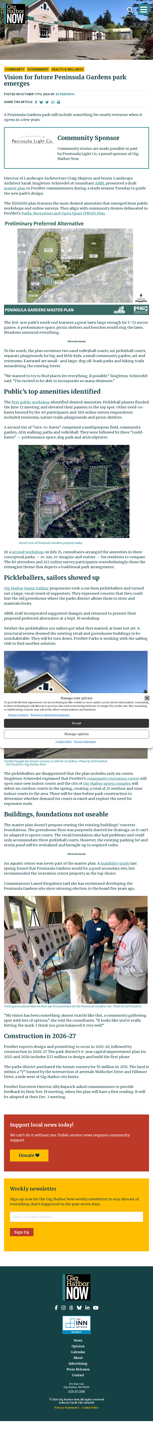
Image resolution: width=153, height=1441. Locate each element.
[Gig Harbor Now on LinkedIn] (87, 1308)
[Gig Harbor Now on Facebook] (56, 1308)
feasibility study (115, 863)
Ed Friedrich (65, 94)
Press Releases (78, 1369)
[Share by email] (52, 102)
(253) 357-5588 (76, 1391)
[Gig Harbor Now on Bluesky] (79, 1308)
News (78, 1340)
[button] (147, 698)
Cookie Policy (64, 741)
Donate (27, 1155)
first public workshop (31, 402)
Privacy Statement (85, 741)
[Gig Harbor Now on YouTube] (95, 1308)
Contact (78, 1375)
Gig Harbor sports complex (107, 783)
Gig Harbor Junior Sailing (26, 588)
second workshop (27, 552)
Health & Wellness (67, 69)
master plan (15, 188)
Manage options (76, 734)
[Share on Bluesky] (41, 102)
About (78, 1358)
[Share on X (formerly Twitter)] (47, 102)
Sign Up (21, 1232)
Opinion (78, 1346)
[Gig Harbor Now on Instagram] (63, 1308)
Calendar (78, 1352)
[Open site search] (130, 10)
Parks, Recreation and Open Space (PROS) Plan (63, 213)
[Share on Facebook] (36, 102)
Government (38, 69)
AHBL (100, 183)
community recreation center (113, 778)
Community (15, 69)
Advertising (78, 1363)
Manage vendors (18, 714)
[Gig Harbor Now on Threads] (71, 1308)
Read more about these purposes (50, 714)
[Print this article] (58, 102)
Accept (76, 723)
